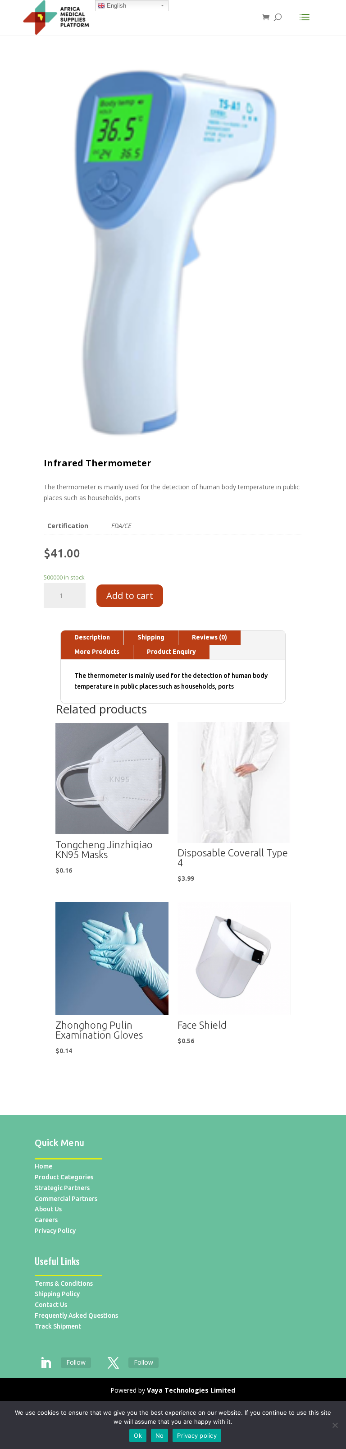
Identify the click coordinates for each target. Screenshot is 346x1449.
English (115, 5)
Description (92, 637)
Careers (46, 1220)
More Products (96, 651)
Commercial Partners (66, 1198)
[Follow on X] (113, 1363)
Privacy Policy (55, 1230)
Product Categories (64, 1177)
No (159, 1435)
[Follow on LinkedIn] (46, 1363)
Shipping (150, 637)
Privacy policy (197, 1435)
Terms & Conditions (64, 1283)
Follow (76, 1362)
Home (43, 1166)
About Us (48, 1209)
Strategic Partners (62, 1187)
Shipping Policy (57, 1293)
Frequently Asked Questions (76, 1315)
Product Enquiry (171, 651)
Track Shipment (58, 1326)
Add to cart (129, 595)
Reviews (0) (209, 637)
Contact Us (51, 1304)
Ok (138, 1435)
